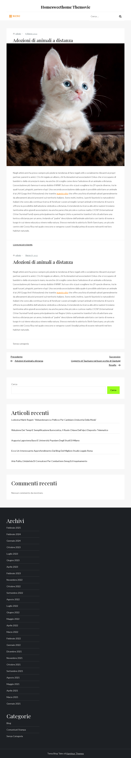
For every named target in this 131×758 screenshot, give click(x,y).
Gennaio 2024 (14, 540)
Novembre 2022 (15, 579)
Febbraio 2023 (14, 573)
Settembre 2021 (15, 671)
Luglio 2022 (12, 605)
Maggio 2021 (13, 684)
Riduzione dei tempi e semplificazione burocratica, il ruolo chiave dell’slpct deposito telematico (59, 430)
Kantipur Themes (75, 753)
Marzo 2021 (12, 697)
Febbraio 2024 (14, 534)
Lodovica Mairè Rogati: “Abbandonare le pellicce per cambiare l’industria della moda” (53, 419)
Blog (9, 723)
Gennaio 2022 (14, 645)
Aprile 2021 (12, 690)
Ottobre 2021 (14, 664)
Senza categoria (15, 736)
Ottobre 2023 (14, 547)
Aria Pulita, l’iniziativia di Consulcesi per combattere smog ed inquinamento (49, 461)
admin (18, 33)
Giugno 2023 (13, 560)
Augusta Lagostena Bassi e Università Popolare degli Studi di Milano (45, 440)
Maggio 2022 (13, 619)
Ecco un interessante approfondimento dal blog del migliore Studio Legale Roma (52, 450)
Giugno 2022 (13, 612)
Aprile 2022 (12, 625)
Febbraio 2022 (14, 638)
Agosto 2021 (13, 677)
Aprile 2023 (12, 566)
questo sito (62, 193)
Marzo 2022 (12, 632)
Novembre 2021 (15, 658)
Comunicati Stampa (22, 245)
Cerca (14, 384)
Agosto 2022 (13, 599)
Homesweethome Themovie (65, 7)
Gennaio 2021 (14, 703)
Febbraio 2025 (14, 527)
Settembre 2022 (15, 592)
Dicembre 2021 (14, 651)
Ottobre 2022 (14, 586)
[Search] (120, 16)
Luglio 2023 (12, 553)
